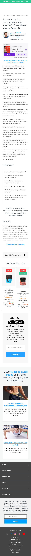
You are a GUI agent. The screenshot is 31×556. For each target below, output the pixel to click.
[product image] (8, 279)
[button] (1, 1)
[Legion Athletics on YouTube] (24, 534)
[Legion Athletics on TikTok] (19, 534)
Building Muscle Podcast (23, 15)
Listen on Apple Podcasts (12, 60)
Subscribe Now (24, 1)
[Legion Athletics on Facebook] (11, 534)
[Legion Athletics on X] (7, 534)
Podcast (13, 15)
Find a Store (7, 495)
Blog (8, 15)
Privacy (13, 552)
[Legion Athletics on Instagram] (15, 534)
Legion (18, 37)
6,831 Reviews (23, 296)
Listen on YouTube (18, 62)
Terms (17, 552)
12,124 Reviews (8, 295)
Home (4, 15)
